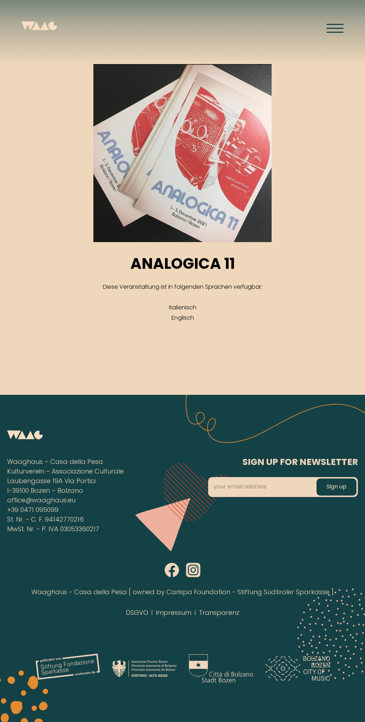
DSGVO (137, 613)
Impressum (173, 613)
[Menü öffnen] (335, 28)
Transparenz (219, 613)
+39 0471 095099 (32, 510)
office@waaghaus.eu (41, 501)
